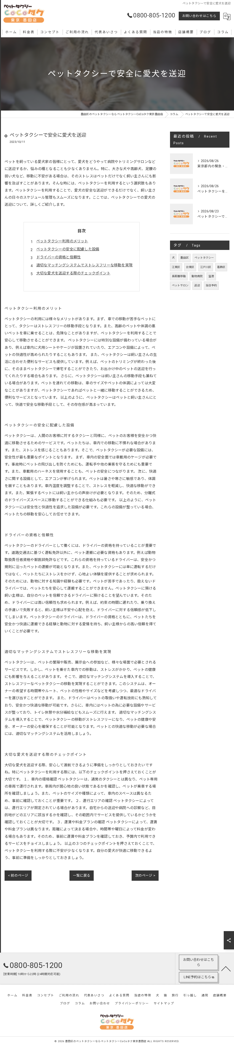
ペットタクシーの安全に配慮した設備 (67, 249)
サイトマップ (164, 1003)
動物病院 (197, 276)
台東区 (190, 267)
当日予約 (211, 285)
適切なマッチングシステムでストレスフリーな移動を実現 (84, 265)
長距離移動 (179, 276)
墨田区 (184, 257)
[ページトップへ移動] (226, 968)
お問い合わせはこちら (199, 16)
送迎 (197, 285)
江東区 (176, 267)
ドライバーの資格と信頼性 (58, 257)
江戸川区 (205, 267)
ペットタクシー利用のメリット (62, 241)
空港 (211, 276)
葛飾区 (221, 267)
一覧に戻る (81, 875)
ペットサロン (180, 285)
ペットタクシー (204, 257)
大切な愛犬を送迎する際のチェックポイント (73, 273)
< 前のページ (18, 875)
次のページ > (145, 875)
